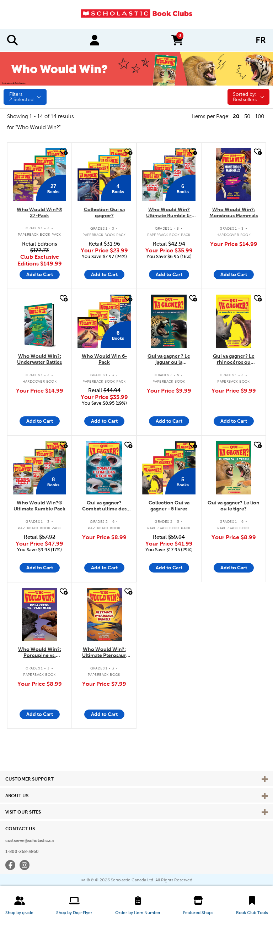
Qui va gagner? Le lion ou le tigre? (233, 505)
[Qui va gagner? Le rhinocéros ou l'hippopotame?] (233, 321)
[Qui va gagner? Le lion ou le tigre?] (233, 467)
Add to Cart (39, 274)
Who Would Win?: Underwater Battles (39, 359)
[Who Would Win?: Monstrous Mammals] (233, 174)
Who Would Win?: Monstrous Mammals (233, 212)
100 (259, 116)
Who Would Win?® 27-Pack (39, 212)
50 (247, 116)
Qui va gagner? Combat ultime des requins (104, 506)
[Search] (12, 40)
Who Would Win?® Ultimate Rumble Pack (39, 505)
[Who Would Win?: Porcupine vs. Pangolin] (39, 614)
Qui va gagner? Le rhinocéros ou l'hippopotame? (234, 359)
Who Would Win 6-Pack (104, 359)
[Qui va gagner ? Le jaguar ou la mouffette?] (169, 321)
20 (236, 116)
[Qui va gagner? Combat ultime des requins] (104, 467)
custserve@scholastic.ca (29, 840)
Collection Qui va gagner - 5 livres (169, 505)
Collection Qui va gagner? (104, 212)
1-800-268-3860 (22, 851)
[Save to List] (63, 151)
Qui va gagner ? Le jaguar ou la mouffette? (169, 359)
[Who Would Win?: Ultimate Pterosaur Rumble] (104, 614)
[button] (19, 905)
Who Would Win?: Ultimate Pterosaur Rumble (104, 652)
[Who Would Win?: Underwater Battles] (39, 321)
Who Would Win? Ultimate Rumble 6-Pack (169, 213)
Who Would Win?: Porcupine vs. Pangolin (39, 652)
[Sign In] (94, 40)
